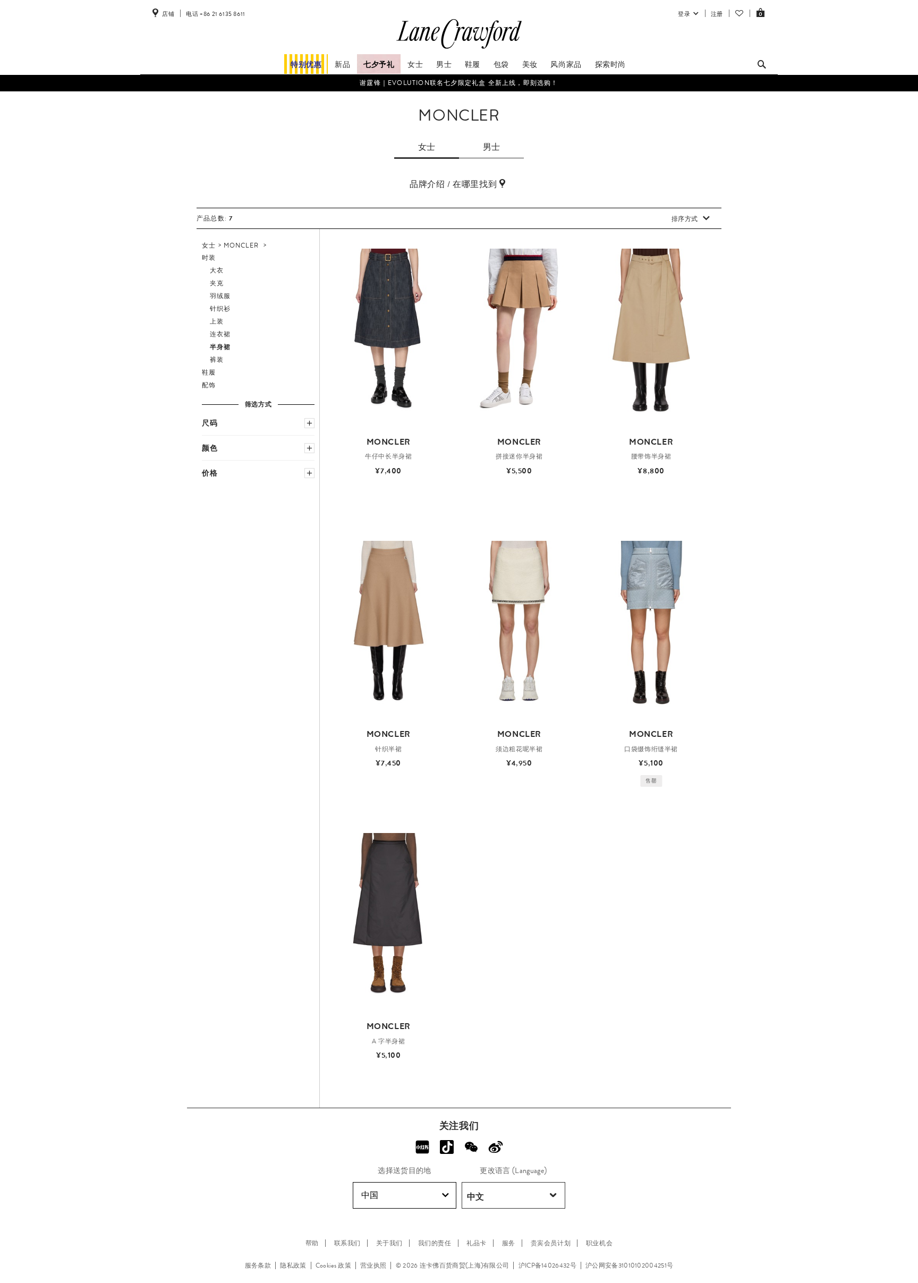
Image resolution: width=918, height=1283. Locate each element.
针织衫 (220, 308)
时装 (209, 257)
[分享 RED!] (422, 1147)
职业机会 (599, 1243)
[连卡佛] (459, 49)
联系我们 (347, 1243)
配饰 (209, 385)
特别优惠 (306, 64)
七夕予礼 (378, 64)
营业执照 (373, 1265)
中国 (369, 1195)
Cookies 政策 (333, 1265)
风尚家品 (565, 64)
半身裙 (220, 347)
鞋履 (472, 64)
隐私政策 (293, 1265)
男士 (444, 64)
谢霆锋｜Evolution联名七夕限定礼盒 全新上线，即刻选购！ (459, 82)
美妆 (530, 64)
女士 (415, 64)
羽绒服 (220, 296)
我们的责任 (435, 1243)
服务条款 (258, 1265)
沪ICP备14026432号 (547, 1265)
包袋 (501, 64)
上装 (217, 321)
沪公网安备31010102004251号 (629, 1265)
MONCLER (241, 245)
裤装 (217, 359)
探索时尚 (610, 64)
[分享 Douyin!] (447, 1147)
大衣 (217, 270)
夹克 (217, 283)
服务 (508, 1243)
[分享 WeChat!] (471, 1147)
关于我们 (389, 1243)
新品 (342, 64)
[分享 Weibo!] (495, 1147)
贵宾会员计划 (551, 1243)
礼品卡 (476, 1243)
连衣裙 (220, 334)
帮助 (312, 1243)
